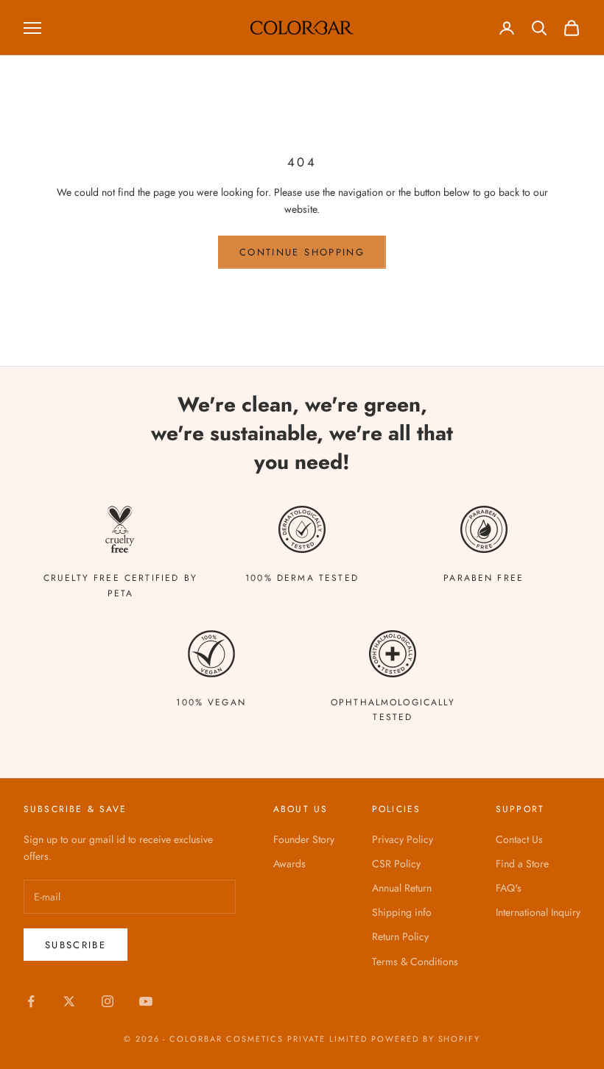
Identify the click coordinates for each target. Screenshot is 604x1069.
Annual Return (402, 888)
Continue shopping (302, 252)
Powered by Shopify (426, 1039)
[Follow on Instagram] (107, 1001)
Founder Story (303, 839)
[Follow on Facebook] (31, 1001)
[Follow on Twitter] (69, 1001)
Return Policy (400, 936)
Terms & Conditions (415, 961)
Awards (289, 863)
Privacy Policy (402, 839)
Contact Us (519, 839)
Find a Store (522, 863)
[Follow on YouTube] (145, 1001)
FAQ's (509, 888)
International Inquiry (538, 912)
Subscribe (75, 945)
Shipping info (402, 912)
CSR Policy (396, 863)
